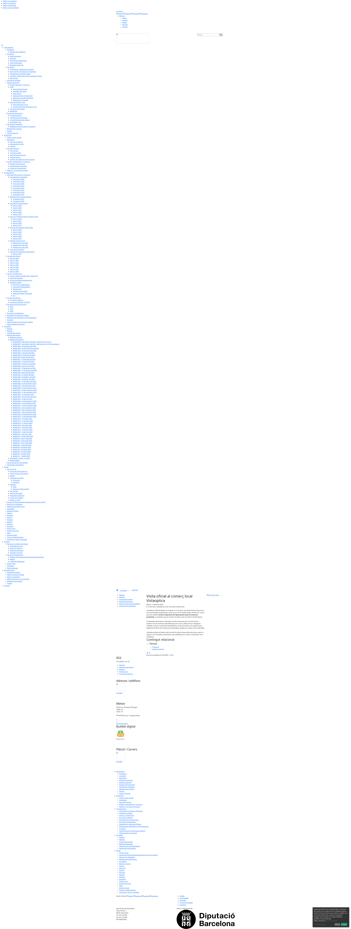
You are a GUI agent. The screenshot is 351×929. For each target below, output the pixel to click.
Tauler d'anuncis (124, 794)
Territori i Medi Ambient (127, 890)
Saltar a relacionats (9, 5)
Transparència (121, 809)
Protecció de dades (186, 903)
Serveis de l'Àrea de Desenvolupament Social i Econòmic (138, 855)
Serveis (121, 791)
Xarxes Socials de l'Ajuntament (129, 604)
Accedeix (119, 693)
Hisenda (122, 873)
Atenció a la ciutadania (127, 857)
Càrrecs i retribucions (126, 815)
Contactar (119, 11)
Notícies (135, 590)
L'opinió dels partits (126, 599)
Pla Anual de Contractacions (129, 820)
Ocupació (122, 879)
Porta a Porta (123, 853)
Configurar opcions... (320, 924)
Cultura (121, 866)
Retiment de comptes (126, 789)
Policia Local (123, 881)
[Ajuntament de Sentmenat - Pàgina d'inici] (132, 38)
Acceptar (344, 924)
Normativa (123, 778)
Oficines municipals (126, 780)
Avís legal (183, 900)
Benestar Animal (125, 864)
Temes (118, 851)
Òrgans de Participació (127, 785)
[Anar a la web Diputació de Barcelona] (206, 919)
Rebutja (337, 924)
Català (124, 18)
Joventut (122, 877)
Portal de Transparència (127, 822)
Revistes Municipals (126, 602)
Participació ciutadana (127, 787)
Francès (125, 27)
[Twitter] (119, 14)
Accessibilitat (184, 898)
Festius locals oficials (126, 798)
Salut (121, 886)
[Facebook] (127, 14)
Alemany (125, 25)
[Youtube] (135, 14)
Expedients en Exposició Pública (130, 824)
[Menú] (2, 45)
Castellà (125, 20)
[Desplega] (128, 590)
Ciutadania (123, 862)
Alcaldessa (122, 774)
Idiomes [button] (122, 16)
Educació (122, 868)
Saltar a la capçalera (10, 1)
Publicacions (123, 672)
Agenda (121, 595)
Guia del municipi (125, 802)
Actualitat (123, 591)
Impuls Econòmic (125, 884)
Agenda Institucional (126, 667)
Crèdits (182, 896)
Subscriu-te (120, 739)
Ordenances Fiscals (126, 813)
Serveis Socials (124, 888)
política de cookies (331, 921)
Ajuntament (120, 772)
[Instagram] (143, 14)
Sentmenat (123, 800)
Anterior (119, 724)
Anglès (124, 23)
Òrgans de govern (125, 783)
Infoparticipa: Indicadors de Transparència (134, 826)
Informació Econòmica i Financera (131, 811)
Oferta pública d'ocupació (128, 833)
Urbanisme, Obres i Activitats (129, 892)
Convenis (122, 829)
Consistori (122, 776)
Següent (125, 724)
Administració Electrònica (128, 859)
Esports (121, 870)
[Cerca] (221, 34)
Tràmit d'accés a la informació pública (132, 831)
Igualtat (122, 875)
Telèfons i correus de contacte (129, 807)
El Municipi (120, 796)
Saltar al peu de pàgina (11, 8)
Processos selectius (126, 674)
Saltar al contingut (9, 3)
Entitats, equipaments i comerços (130, 805)
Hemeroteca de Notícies (127, 606)
